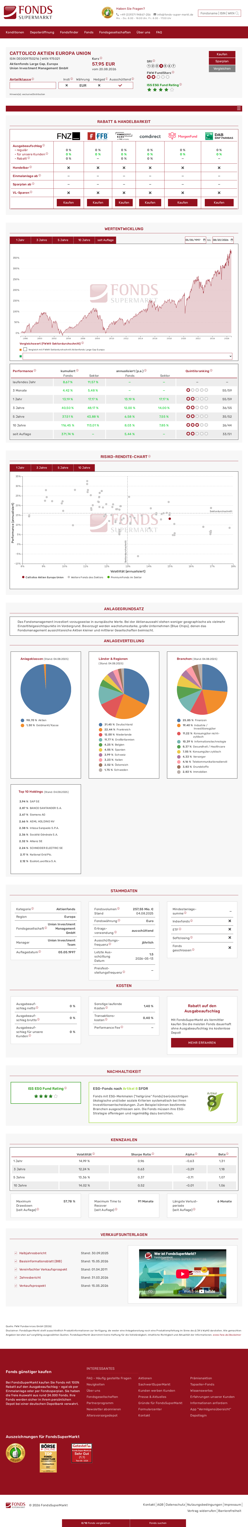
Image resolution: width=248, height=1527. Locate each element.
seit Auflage (105, 240)
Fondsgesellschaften (115, 32)
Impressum (232, 1504)
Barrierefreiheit (229, 1511)
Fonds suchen (158, 1523)
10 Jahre (84, 240)
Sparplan (222, 61)
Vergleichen (222, 68)
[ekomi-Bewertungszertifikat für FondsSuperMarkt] (15, 1453)
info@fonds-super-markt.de (175, 14)
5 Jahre (63, 240)
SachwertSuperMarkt (154, 1384)
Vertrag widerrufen (201, 1511)
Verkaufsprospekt (32, 1286)
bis (209, 240)
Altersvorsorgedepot (102, 1415)
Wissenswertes (201, 1390)
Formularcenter (150, 1409)
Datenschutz (175, 1504)
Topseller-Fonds (202, 1384)
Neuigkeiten (96, 1384)
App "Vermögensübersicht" (210, 1409)
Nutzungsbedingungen (204, 1504)
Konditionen (15, 32)
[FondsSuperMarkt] (28, 13)
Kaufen (222, 54)
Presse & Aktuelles (152, 1397)
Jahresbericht (30, 1277)
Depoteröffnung (42, 32)
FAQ (159, 32)
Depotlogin (198, 1415)
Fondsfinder (69, 32)
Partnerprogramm (100, 1403)
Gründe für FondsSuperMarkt (160, 1403)
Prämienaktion (201, 1378)
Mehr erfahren (202, 1043)
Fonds (89, 32)
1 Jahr (20, 240)
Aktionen (145, 1378)
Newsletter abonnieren (104, 1409)
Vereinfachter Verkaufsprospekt (43, 1269)
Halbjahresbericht (32, 1253)
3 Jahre (41, 240)
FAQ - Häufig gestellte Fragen (109, 1378)
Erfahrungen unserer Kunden (212, 1397)
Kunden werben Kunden (156, 1390)
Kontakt (144, 1415)
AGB (160, 1504)
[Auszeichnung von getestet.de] (81, 1453)
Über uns (143, 32)
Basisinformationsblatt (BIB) (40, 1261)
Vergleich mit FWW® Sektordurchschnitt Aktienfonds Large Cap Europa (66, 349)
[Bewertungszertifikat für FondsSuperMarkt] (109, 13)
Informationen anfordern (208, 1403)
